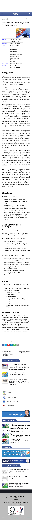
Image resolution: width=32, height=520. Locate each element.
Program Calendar (12, 401)
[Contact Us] (4, 405)
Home (3, 18)
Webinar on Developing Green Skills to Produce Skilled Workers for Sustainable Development (19, 485)
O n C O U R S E (11, 397)
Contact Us (10, 405)
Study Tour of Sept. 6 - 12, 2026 (16, 427)
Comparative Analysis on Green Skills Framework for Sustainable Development (19, 471)
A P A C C (9, 393)
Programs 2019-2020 (10, 18)
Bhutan (6, 341)
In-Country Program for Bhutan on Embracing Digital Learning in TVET (18, 373)
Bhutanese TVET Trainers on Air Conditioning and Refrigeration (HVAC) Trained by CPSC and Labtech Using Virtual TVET (19, 382)
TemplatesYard (14, 517)
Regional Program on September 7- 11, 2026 (20, 435)
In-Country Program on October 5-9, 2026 (19, 441)
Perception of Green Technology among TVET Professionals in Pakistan (19, 477)
